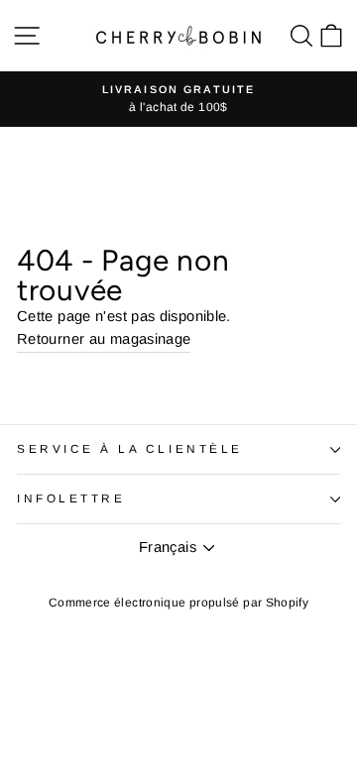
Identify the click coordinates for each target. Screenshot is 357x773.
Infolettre (71, 498)
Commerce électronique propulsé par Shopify (178, 602)
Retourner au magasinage (103, 339)
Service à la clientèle (130, 448)
